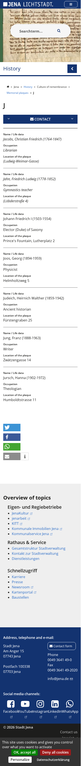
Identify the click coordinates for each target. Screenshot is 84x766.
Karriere (18, 576)
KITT (15, 523)
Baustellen (20, 597)
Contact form (62, 646)
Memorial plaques (18, 93)
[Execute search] (59, 31)
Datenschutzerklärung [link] (53, 760)
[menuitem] (40, 520)
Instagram (40, 714)
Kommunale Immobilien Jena (35, 528)
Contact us (69, 732)
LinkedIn (55, 714)
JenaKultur (20, 513)
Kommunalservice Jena (30, 533)
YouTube (25, 714)
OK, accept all (25, 752)
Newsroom (21, 587)
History (11, 68)
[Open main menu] (71, 4)
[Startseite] (8, 87)
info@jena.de (58, 678)
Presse (17, 582)
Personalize (20, 759)
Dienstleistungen (25, 558)
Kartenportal (22, 592)
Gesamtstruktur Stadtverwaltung (38, 548)
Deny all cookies (55, 752)
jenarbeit (19, 518)
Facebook (11, 714)
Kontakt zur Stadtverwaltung (35, 553)
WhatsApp (70, 714)
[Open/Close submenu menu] (72, 68)
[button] (11, 427)
